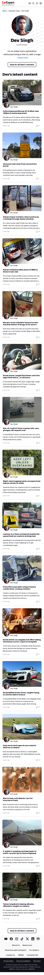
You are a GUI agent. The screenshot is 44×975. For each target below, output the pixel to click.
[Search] (33, 3)
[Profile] (37, 3)
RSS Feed (36, 961)
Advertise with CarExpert (15, 950)
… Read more (22, 57)
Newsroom (27, 945)
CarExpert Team (14, 11)
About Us (16, 945)
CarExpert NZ (32, 955)
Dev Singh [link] (25, 11)
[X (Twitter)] (27, 938)
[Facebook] (11, 938)
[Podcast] (38, 938)
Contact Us (10, 955)
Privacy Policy (8, 961)
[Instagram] (16, 938)
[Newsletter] (30, 3)
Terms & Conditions (23, 961)
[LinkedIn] (32, 938)
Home (4, 11)
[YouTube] (5, 938)
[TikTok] (22, 938)
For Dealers (34, 950)
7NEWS (21, 955)
